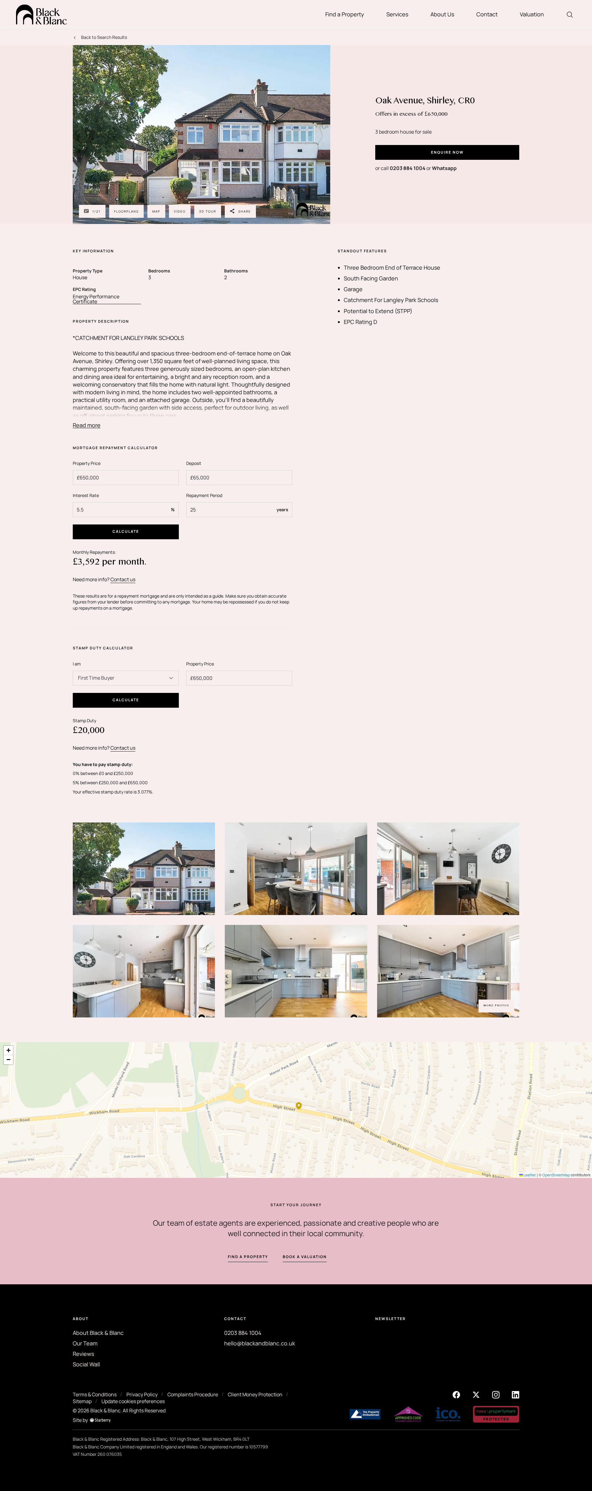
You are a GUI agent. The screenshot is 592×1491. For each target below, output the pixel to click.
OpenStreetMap (556, 1175)
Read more (87, 425)
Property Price (87, 463)
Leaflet (529, 1175)
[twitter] (476, 1394)
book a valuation (305, 1256)
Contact (487, 14)
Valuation (532, 14)
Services (397, 14)
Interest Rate (86, 495)
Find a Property (344, 14)
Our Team (85, 1343)
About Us (442, 14)
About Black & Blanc (98, 1332)
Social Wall (86, 1364)
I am (77, 664)
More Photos (496, 1006)
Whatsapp (444, 168)
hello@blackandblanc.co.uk (259, 1343)
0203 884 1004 (408, 168)
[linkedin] (515, 1394)
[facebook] (456, 1394)
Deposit (193, 463)
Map (156, 211)
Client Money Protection (255, 1394)
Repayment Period (204, 495)
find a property (248, 1256)
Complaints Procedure (192, 1394)
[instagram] (496, 1394)
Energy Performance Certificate (96, 299)
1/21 (96, 211)
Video (180, 211)
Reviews (83, 1353)
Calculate (126, 531)
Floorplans (126, 211)
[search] (570, 14)
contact (353, 1256)
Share (244, 211)
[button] (298, 1105)
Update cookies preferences (133, 1401)
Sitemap (82, 1401)
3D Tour (207, 211)
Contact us (122, 579)
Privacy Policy (142, 1394)
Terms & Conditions (95, 1394)
